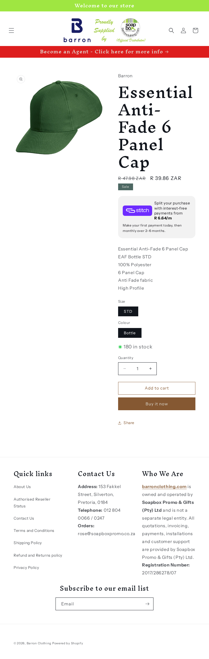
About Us (22, 486)
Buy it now (157, 403)
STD (128, 311)
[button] (11, 30)
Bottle (130, 332)
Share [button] (129, 422)
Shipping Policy (28, 542)
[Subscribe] (147, 603)
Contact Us (24, 518)
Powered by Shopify (67, 643)
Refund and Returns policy (38, 555)
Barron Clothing (39, 643)
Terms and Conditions (34, 530)
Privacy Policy (26, 567)
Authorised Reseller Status (32, 502)
